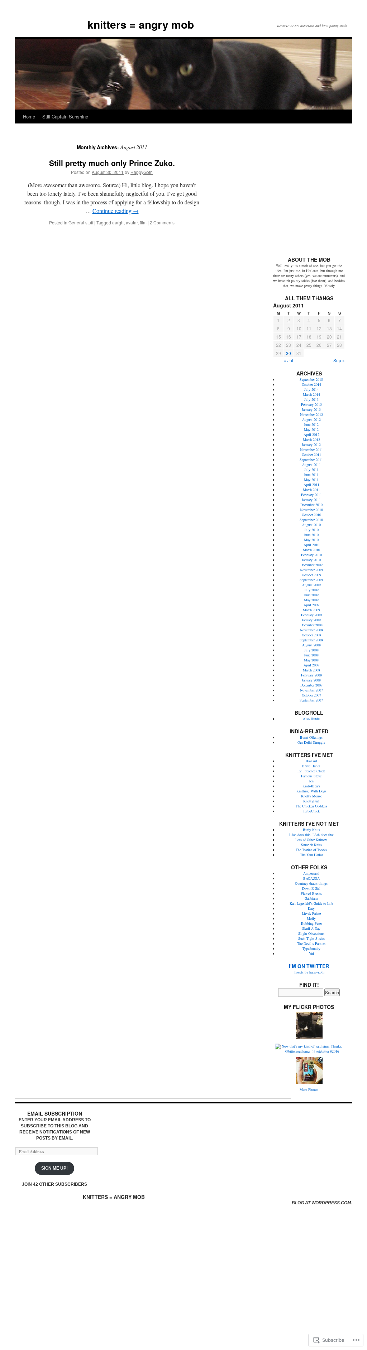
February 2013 (311, 404)
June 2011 (311, 474)
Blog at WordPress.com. (322, 1202)
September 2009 (311, 579)
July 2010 (311, 529)
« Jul (288, 360)
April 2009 (311, 604)
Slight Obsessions (311, 933)
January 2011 (311, 499)
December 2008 (311, 624)
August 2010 (311, 524)
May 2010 (311, 539)
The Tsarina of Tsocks (311, 849)
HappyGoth (141, 172)
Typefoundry (311, 948)
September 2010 (311, 519)
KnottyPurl (311, 800)
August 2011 (311, 464)
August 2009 (311, 584)
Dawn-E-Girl (311, 888)
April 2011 (311, 484)
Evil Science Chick (311, 770)
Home (29, 116)
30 (288, 353)
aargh (118, 222)
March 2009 (311, 609)
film (143, 222)
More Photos (309, 1089)
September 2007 (311, 700)
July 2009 (311, 589)
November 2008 (311, 629)
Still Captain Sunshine (65, 116)
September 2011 (311, 459)
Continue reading (115, 210)
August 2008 (311, 644)
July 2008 (311, 649)
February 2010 (311, 554)
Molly (311, 918)
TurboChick (311, 811)
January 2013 (311, 409)
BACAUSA (311, 878)
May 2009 (311, 599)
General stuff (80, 222)
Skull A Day (311, 928)
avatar (132, 222)
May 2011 (311, 479)
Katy (311, 908)
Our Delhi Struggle (311, 742)
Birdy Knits (311, 829)
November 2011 (311, 449)
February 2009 (311, 614)
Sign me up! (54, 1168)
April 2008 (311, 664)
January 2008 (311, 680)
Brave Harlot (311, 765)
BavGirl (311, 760)
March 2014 (311, 394)
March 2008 (311, 669)
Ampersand (311, 873)
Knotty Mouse (311, 795)
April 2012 (311, 434)
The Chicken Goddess (311, 805)
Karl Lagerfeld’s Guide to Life (311, 903)
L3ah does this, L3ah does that (311, 834)
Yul (311, 953)
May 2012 (311, 429)
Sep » (339, 360)
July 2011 (311, 469)
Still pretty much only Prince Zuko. (112, 162)
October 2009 (311, 574)
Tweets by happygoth (309, 972)
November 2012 (311, 414)
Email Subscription (54, 1113)
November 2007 (311, 690)
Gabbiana (311, 898)
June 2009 (311, 594)
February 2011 (311, 494)
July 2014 (311, 389)
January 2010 (311, 559)
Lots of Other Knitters (311, 839)
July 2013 (311, 399)
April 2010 (311, 544)
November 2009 (311, 569)
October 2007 (311, 695)
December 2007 (311, 685)
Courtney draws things (311, 883)
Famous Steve (311, 775)
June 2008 (311, 654)
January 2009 (311, 619)
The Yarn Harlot (311, 854)
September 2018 (311, 379)
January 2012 (311, 444)
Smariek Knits (311, 844)
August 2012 (311, 419)
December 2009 (311, 564)
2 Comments (162, 222)
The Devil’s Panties (311, 943)
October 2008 (311, 634)
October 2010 (311, 514)
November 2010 (311, 509)
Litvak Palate (311, 913)
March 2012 (311, 439)
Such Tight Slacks (311, 938)
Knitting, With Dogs (311, 790)
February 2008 (311, 675)
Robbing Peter (311, 923)
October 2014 (311, 384)
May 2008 (311, 659)
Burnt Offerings (311, 737)
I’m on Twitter (309, 966)
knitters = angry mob (140, 24)
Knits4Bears (311, 785)
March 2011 (311, 489)
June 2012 (311, 424)
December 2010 (311, 504)
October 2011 (311, 454)
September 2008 (311, 639)
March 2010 (311, 549)
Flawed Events (311, 893)
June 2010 (311, 534)
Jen (311, 780)
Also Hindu (311, 718)
